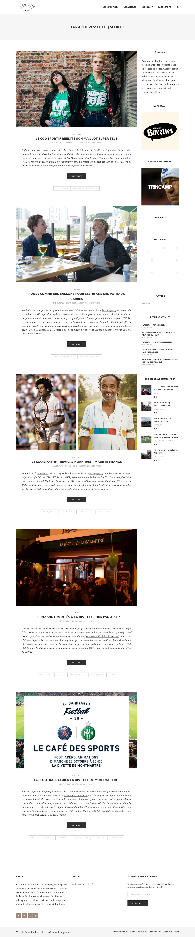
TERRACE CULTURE (86, 512)
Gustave (58, 143)
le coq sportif (37, 154)
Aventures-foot (120, 932)
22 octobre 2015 (79, 784)
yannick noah (103, 512)
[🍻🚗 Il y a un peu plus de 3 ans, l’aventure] (148, 265)
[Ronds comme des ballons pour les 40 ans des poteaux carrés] (76, 244)
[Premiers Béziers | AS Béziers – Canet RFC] (146, 406)
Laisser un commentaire (91, 143)
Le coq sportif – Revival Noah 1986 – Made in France (76, 461)
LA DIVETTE (61, 675)
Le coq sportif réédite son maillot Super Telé (76, 138)
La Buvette (66, 150)
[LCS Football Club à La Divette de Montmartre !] (76, 730)
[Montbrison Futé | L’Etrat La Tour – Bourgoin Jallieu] (146, 438)
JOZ (124, 318)
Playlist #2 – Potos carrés (153, 325)
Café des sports (45, 675)
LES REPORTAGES (110, 7)
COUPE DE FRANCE (160, 441)
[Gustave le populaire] (26, 7)
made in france (67, 512)
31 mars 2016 (71, 466)
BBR (68, 477)
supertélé (93, 188)
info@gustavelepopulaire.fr (82, 884)
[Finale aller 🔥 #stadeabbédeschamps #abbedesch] (172, 265)
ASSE (55, 357)
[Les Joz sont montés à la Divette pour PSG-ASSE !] (76, 567)
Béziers (156, 409)
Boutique (142, 932)
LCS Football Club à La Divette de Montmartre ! (76, 780)
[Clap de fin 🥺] (160, 265)
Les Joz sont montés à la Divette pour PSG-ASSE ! (77, 617)
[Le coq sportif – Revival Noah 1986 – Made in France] (76, 412)
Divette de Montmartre (76, 795)
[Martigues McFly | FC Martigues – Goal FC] (146, 422)
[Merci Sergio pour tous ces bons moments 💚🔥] (148, 252)
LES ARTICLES (130, 7)
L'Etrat (170, 441)
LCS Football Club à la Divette (102, 636)
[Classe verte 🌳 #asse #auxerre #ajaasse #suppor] (160, 277)
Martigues (158, 425)
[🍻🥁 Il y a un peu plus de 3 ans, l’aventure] (172, 252)
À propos (153, 932)
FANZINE (77, 289)
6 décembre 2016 (71, 143)
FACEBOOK (160, 217)
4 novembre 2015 (79, 621)
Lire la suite (77, 176)
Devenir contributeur (169, 932)
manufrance (78, 188)
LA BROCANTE (164, 7)
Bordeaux (157, 393)
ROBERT (163, 409)
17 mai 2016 (71, 303)
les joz (112, 675)
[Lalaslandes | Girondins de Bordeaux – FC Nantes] (146, 390)
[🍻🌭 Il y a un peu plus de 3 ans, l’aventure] (160, 252)
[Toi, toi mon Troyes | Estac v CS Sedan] (146, 454)
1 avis (91, 621)
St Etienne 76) (42, 477)
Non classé (76, 134)
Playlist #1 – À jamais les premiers (156, 342)
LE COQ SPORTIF (62, 188)
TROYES (162, 456)
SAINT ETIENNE (116, 838)
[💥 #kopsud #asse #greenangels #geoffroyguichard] (172, 277)
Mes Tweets (145, 304)
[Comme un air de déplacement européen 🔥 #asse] (148, 277)
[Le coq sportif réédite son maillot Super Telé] (76, 89)
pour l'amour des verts (90, 357)
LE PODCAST (147, 7)
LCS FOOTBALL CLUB (78, 675)
